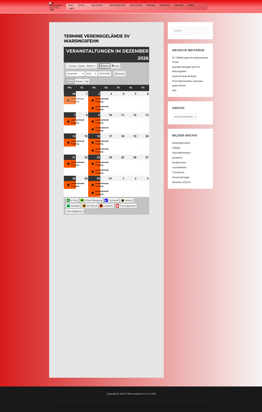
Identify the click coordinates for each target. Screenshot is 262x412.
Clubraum (113, 200)
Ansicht (120, 74)
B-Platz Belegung (93, 200)
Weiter (90, 65)
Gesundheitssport (181, 152)
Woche (79, 81)
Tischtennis (178, 172)
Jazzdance (177, 157)
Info (174, 90)
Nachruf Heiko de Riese (184, 76)
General (129, 200)
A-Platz (74, 200)
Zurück (72, 65)
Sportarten (97, 5)
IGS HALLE (91, 205)
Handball (75, 205)
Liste (115, 66)
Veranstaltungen (181, 177)
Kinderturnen (179, 162)
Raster (105, 66)
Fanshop (150, 5)
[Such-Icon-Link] (211, 7)
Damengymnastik (181, 142)
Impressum (61, 406)
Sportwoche (136, 5)
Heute (81, 65)
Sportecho (165, 5)
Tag (86, 81)
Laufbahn (108, 205)
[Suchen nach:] (190, 30)
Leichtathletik (179, 167)
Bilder (191, 5)
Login (71, 8)
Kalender (179, 5)
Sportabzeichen (117, 5)
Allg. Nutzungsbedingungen (83, 406)
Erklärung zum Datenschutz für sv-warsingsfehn (125, 406)
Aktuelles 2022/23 (181, 182)
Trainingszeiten (128, 205)
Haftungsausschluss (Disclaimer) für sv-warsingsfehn (179, 406)
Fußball (176, 147)
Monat (70, 81)
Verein (81, 5)
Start (70, 5)
